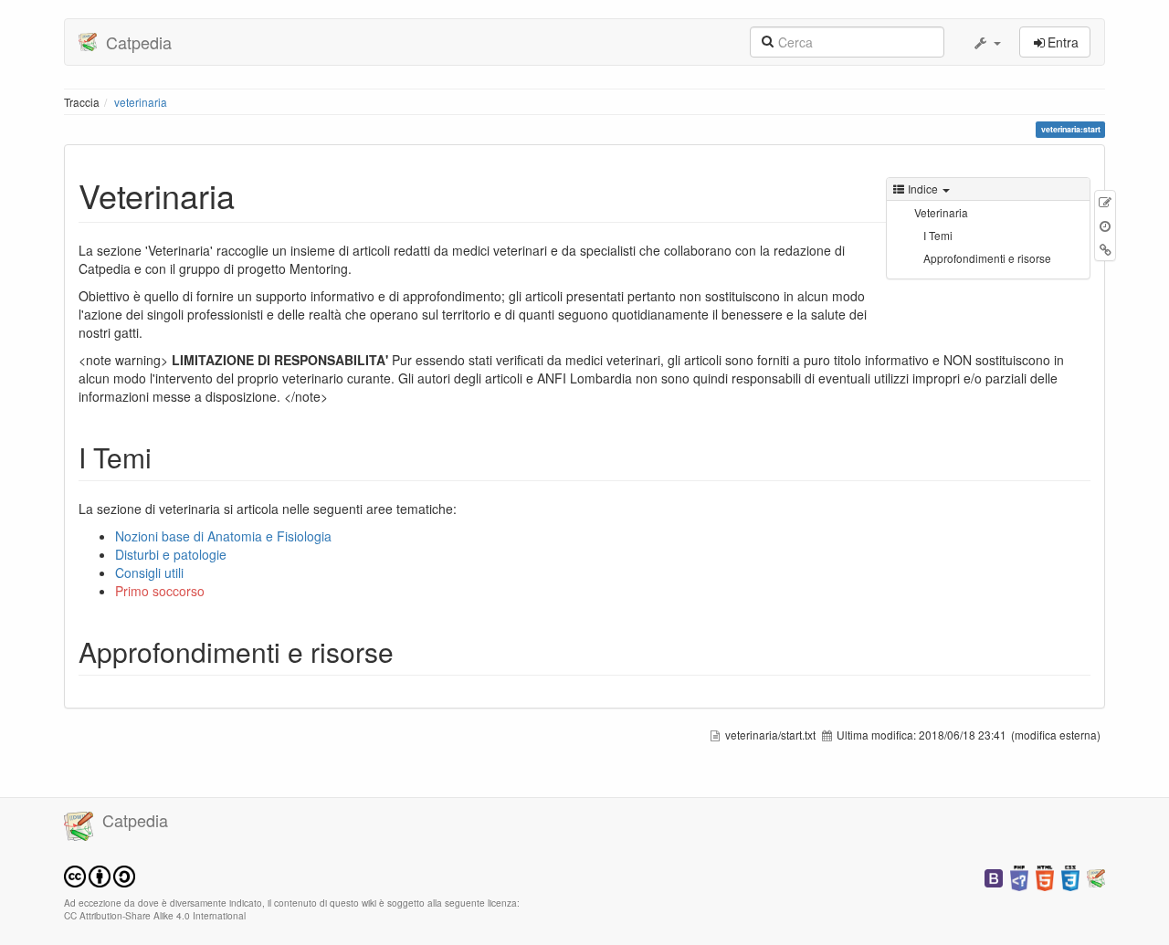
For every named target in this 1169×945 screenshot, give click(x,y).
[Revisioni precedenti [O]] (1105, 225)
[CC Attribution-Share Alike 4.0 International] (99, 874)
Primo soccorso (160, 591)
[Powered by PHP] (1019, 876)
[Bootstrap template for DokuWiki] (994, 876)
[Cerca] (767, 40)
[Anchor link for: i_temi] (165, 456)
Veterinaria (941, 212)
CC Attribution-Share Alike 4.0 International (155, 915)
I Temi (938, 235)
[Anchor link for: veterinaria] (252, 194)
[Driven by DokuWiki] (1096, 876)
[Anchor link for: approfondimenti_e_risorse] (407, 651)
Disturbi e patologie (170, 554)
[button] (986, 42)
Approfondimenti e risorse (987, 258)
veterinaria (140, 102)
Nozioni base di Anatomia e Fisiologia (223, 536)
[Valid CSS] (1070, 876)
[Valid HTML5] (1045, 876)
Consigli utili (149, 572)
